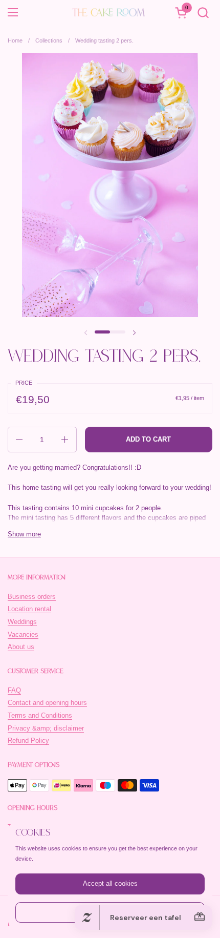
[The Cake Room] (108, 12)
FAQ (14, 690)
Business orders (32, 596)
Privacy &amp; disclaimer (46, 728)
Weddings (22, 622)
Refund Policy (28, 740)
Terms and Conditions (40, 715)
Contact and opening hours (47, 702)
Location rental (29, 609)
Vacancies (23, 634)
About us (21, 647)
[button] (202, 12)
